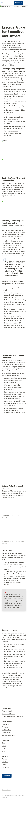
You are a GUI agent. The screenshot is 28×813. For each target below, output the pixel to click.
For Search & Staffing (8, 735)
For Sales (5, 727)
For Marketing (6, 730)
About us (5, 759)
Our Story (5, 762)
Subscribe (7, 776)
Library (4, 746)
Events (4, 748)
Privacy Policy (6, 790)
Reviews (4, 764)
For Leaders (5, 724)
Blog (3, 751)
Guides (4, 743)
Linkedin (4, 782)
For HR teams (6, 732)
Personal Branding (7, 711)
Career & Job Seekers (8, 714)
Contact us (5, 767)
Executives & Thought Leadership (12, 716)
